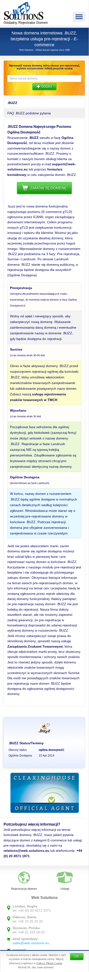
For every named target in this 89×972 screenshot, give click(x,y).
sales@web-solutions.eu (31, 943)
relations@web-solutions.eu (26, 850)
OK (77, 956)
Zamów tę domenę (48, 188)
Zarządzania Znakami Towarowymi (35, 646)
